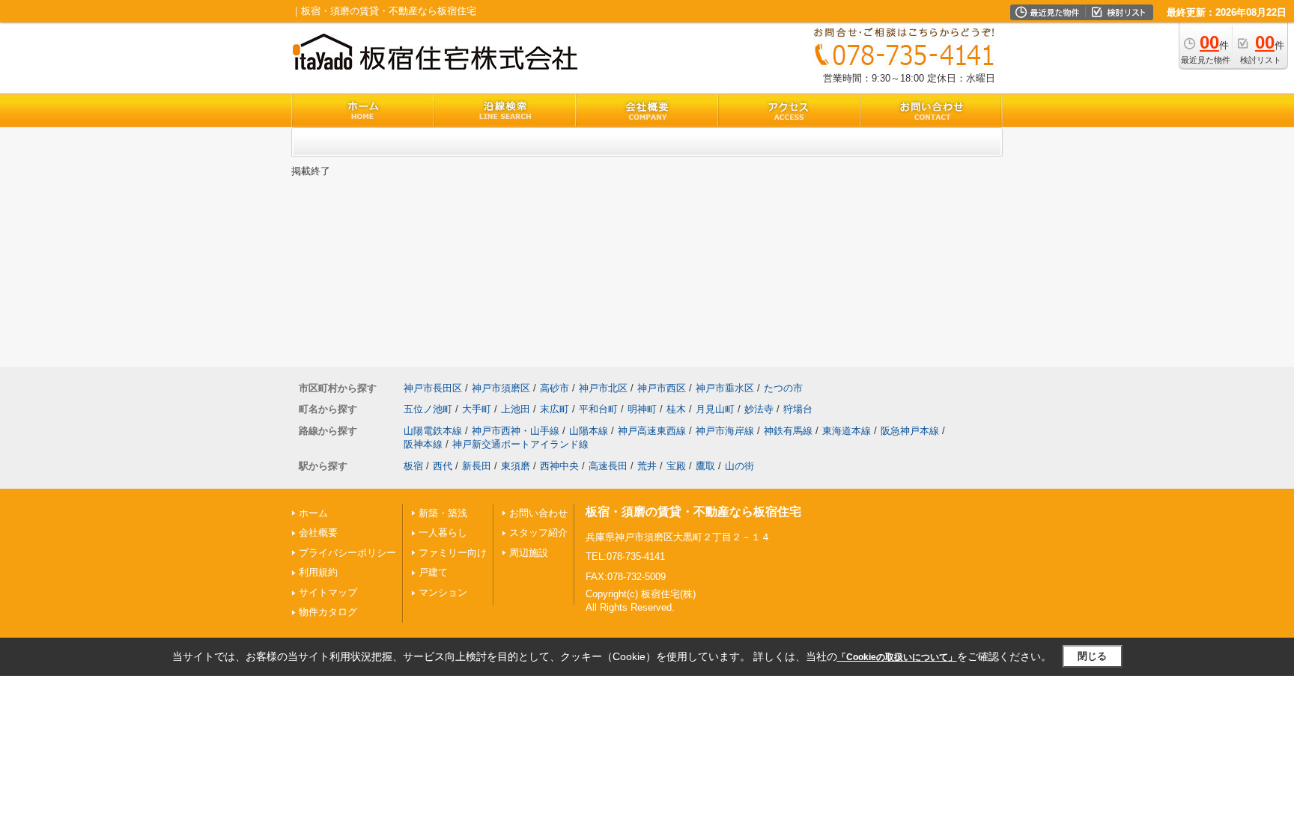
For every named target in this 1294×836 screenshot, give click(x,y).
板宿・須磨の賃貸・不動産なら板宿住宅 (693, 511)
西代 (442, 466)
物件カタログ (328, 611)
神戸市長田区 (433, 388)
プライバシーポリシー (347, 552)
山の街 (739, 466)
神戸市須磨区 (501, 388)
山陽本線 (588, 430)
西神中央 (559, 466)
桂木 (676, 409)
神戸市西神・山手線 (515, 430)
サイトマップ (328, 592)
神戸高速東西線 (652, 430)
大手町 (476, 409)
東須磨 (515, 466)
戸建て (433, 572)
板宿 (413, 466)
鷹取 (705, 466)
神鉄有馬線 (788, 430)
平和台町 (598, 409)
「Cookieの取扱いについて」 (897, 657)
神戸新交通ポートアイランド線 (520, 444)
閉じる (1092, 656)
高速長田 (608, 466)
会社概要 (318, 532)
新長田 (476, 466)
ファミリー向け (453, 552)
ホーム (313, 513)
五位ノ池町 (428, 409)
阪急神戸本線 (910, 430)
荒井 (647, 466)
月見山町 (715, 409)
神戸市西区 (661, 388)
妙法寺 (759, 409)
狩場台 (797, 409)
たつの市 (783, 388)
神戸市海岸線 (725, 430)
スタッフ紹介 (538, 532)
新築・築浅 (443, 513)
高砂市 (554, 388)
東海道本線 (846, 430)
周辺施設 (528, 552)
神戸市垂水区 (725, 388)
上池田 (515, 409)
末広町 (554, 409)
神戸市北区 (603, 388)
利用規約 (318, 572)
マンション (443, 592)
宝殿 (676, 466)
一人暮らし (443, 532)
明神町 (642, 409)
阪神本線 (423, 444)
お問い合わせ (538, 513)
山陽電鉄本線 (433, 430)
